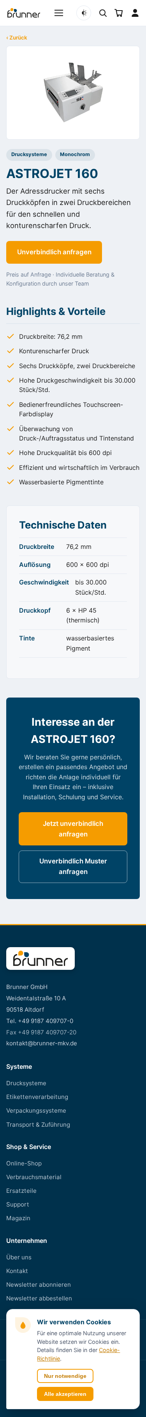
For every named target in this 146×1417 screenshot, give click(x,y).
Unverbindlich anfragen (54, 252)
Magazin (18, 1218)
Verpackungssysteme (36, 1110)
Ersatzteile (21, 1190)
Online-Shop (24, 1163)
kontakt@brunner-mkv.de (41, 1043)
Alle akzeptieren (65, 1394)
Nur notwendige (65, 1376)
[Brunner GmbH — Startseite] (40, 958)
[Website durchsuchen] (102, 13)
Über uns (19, 1257)
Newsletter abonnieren (38, 1284)
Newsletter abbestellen (39, 1298)
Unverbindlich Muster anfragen (73, 866)
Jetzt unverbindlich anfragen (73, 829)
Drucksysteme (29, 154)
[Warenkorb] (118, 13)
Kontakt (17, 1271)
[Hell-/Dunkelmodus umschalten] (83, 12)
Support (17, 1204)
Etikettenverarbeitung (37, 1097)
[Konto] (135, 13)
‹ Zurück (16, 38)
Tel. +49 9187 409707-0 (39, 1021)
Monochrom (75, 154)
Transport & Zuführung (38, 1124)
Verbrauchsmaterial (34, 1177)
